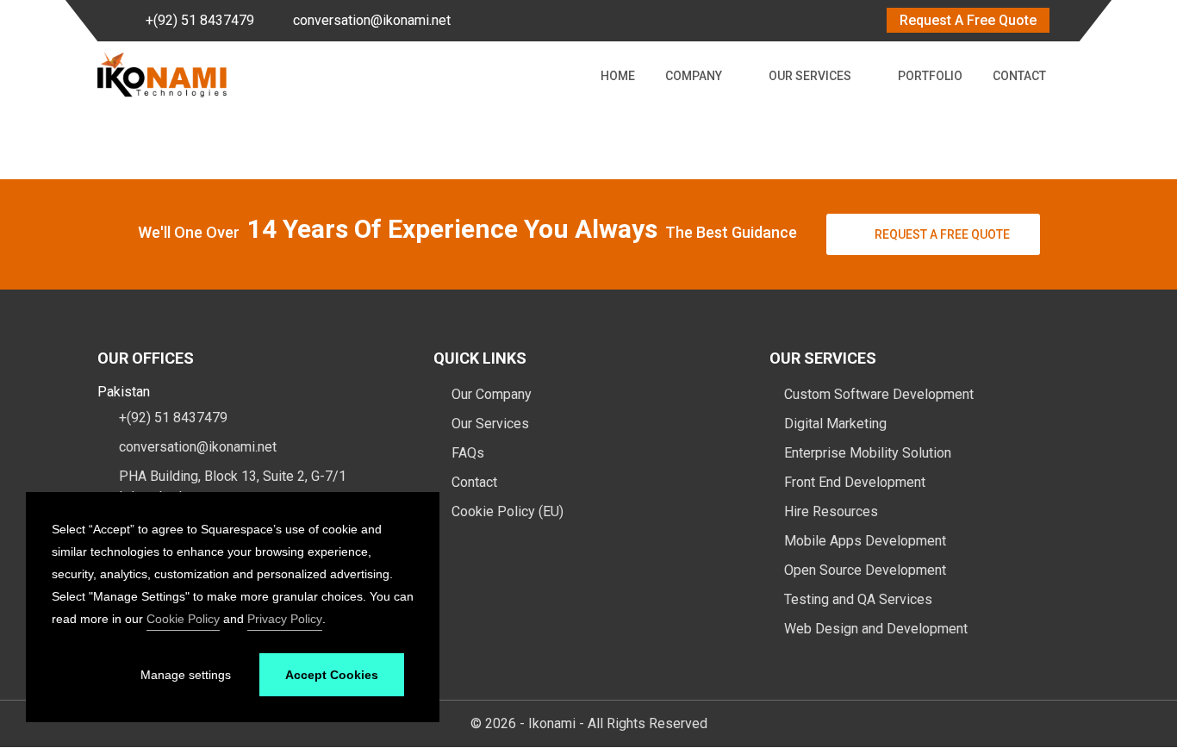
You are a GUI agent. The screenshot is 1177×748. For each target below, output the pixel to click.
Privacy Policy (284, 619)
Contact (1019, 76)
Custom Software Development (879, 394)
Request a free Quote (942, 234)
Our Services (810, 76)
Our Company (490, 394)
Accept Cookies (331, 675)
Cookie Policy (183, 619)
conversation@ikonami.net (372, 20)
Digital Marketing (835, 423)
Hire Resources (831, 511)
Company (693, 76)
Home (618, 76)
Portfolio (930, 76)
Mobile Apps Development (865, 541)
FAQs (466, 453)
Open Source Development (865, 570)
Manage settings (185, 675)
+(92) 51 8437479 (200, 20)
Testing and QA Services (858, 599)
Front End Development (854, 482)
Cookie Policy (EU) (506, 511)
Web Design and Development (876, 628)
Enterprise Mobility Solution (867, 453)
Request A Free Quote (968, 20)
